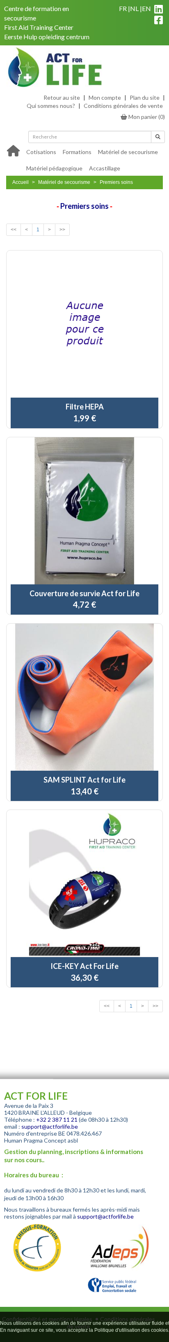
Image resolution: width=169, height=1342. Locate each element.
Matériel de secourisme (128, 151)
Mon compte (105, 97)
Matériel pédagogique (54, 168)
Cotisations (41, 151)
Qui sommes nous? (51, 105)
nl (134, 8)
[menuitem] (41, 151)
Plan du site (145, 97)
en (146, 8)
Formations (77, 151)
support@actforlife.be (49, 1126)
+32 (42, 1119)
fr (123, 8)
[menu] (93, 159)
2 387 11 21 (63, 1119)
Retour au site (61, 97)
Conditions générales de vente (123, 105)
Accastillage (104, 168)
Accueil (20, 182)
